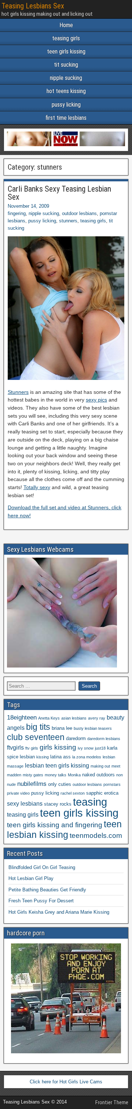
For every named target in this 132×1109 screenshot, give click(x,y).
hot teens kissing (66, 91)
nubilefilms (32, 783)
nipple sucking (66, 77)
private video (18, 793)
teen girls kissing (66, 51)
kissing (42, 757)
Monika (74, 775)
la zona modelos (86, 757)
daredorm (76, 738)
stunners (68, 220)
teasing (90, 802)
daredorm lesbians (103, 738)
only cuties (59, 784)
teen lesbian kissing (64, 829)
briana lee (62, 728)
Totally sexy (36, 487)
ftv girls (31, 748)
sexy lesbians (25, 804)
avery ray (96, 718)
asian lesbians (74, 718)
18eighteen (22, 717)
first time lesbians (66, 117)
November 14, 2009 (28, 206)
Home (66, 25)
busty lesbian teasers (93, 728)
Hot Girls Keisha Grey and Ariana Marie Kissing (58, 912)
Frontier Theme (111, 1102)
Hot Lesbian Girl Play (31, 878)
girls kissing (58, 747)
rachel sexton (72, 793)
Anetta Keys (49, 718)
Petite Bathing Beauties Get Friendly (47, 889)
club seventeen (36, 737)
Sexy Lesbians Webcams (40, 549)
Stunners (18, 392)
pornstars (112, 784)
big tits (38, 727)
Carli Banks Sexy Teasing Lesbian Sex (59, 193)
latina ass (60, 756)
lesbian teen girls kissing (57, 765)
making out (100, 766)
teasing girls (66, 38)
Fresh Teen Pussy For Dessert (41, 900)
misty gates (33, 775)
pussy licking (66, 104)
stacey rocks (58, 804)
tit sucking (66, 64)
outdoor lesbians (79, 213)
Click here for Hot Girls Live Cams (66, 1081)
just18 (100, 748)
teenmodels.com (96, 835)
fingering (17, 213)
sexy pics (96, 400)
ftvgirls (15, 747)
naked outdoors (98, 774)
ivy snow (86, 748)
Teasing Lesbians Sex (32, 5)
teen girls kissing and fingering (54, 825)
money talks (55, 775)
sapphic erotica (102, 793)
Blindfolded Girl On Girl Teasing (41, 867)
